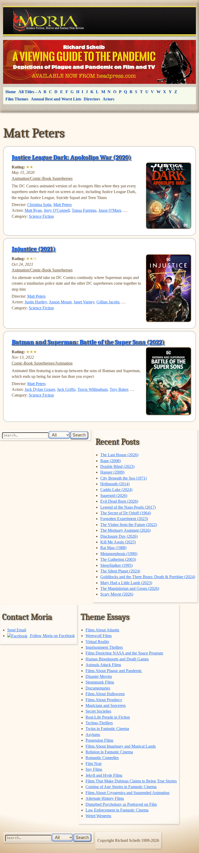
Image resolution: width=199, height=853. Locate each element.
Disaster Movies (99, 676)
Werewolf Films (99, 635)
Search (79, 435)
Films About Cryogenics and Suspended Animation (127, 792)
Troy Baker (119, 389)
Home (10, 92)
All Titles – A (29, 92)
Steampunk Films (100, 682)
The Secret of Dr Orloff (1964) (125, 513)
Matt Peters (62, 204)
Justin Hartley (36, 302)
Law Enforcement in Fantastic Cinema (117, 810)
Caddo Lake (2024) (116, 489)
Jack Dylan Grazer (40, 389)
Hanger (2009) (112, 472)
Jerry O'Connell (57, 210)
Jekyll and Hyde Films (104, 775)
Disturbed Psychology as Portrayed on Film (121, 804)
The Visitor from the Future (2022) (128, 524)
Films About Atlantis (102, 630)
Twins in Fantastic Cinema (107, 728)
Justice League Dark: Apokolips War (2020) (71, 157)
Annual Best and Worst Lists (56, 99)
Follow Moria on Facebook (52, 635)
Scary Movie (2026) (116, 594)
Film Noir (94, 763)
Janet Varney (84, 302)
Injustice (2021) (33, 249)
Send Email (16, 630)
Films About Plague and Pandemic (114, 670)
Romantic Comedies (102, 757)
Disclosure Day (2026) (119, 536)
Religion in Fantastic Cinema (109, 752)
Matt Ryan (33, 210)
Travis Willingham (92, 389)
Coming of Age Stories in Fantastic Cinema (121, 786)
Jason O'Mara (109, 210)
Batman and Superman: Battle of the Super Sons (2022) (88, 342)
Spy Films (94, 769)
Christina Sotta (39, 204)
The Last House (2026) (119, 455)
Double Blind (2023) (117, 466)
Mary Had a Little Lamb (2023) (126, 583)
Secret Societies (98, 711)
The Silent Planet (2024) (120, 571)
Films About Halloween (105, 694)
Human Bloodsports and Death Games (117, 659)
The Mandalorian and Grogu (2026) (129, 588)
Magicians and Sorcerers (106, 705)
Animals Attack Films (103, 665)
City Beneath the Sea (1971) (123, 478)
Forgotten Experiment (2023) (124, 518)
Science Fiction (41, 216)
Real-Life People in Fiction (108, 717)
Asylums (93, 734)
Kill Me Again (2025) (118, 542)
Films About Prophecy (104, 700)
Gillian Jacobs (107, 302)
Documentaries (98, 688)
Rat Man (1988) (113, 547)
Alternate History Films (105, 798)
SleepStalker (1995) (116, 565)
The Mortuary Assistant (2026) (125, 530)
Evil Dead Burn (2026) (119, 501)
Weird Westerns (98, 816)
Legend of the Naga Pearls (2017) (128, 507)
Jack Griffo (66, 389)
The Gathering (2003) (118, 559)
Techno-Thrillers (99, 723)
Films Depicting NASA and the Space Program (124, 653)
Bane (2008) (110, 461)
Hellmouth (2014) (115, 484)
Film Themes (16, 99)
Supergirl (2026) (113, 495)
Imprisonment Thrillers (104, 647)
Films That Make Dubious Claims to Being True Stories (131, 781)
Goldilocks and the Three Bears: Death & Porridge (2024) (147, 577)
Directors (92, 99)
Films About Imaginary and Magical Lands (121, 746)
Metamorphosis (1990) (118, 553)
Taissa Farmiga (84, 210)
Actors (108, 99)
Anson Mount (60, 302)
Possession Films (99, 740)
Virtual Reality (97, 641)
